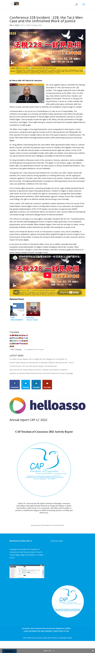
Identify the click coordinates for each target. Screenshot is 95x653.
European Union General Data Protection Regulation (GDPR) (46, 628)
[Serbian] (20, 343)
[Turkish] (13, 346)
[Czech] (24, 335)
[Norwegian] (27, 341)
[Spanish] (27, 343)
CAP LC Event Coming (28, 25)
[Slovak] (22, 343)
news (40, 25)
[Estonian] (13, 338)
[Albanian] (13, 335)
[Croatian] (22, 335)
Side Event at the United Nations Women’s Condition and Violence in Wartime (38, 370)
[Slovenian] (24, 343)
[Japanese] (17, 341)
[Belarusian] (15, 335)
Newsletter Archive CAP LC (21, 541)
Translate (40, 349)
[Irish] (13, 341)
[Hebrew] (24, 338)
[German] (20, 338)
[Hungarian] (27, 338)
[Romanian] (15, 343)
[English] (11, 335)
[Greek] (22, 338)
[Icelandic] (11, 341)
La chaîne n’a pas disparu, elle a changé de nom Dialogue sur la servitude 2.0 (38, 359)
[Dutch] (11, 338)
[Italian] (15, 341)
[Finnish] (15, 338)
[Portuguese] (13, 343)
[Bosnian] (17, 335)
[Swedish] (11, 346)
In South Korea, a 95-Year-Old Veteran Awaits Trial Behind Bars (33, 366)
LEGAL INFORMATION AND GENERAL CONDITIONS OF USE (46, 631)
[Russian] (17, 343)
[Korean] (20, 341)
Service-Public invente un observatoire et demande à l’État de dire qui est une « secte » (42, 362)
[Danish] (27, 335)
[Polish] (11, 343)
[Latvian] (22, 341)
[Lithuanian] (24, 341)
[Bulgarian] (20, 335)
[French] (17, 338)
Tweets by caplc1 (56, 541)
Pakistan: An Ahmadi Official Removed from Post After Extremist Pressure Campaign (41, 373)
